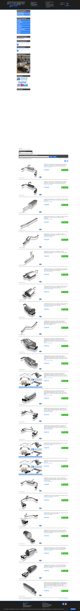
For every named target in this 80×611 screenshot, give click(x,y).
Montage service (45, 603)
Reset (55, 156)
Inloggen (62, 2)
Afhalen (24, 604)
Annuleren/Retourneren (27, 605)
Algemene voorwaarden (46, 605)
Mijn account (25, 603)
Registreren (62, 4)
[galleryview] (65, 161)
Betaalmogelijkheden (27, 606)
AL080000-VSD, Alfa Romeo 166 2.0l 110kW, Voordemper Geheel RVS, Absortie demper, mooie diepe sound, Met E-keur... (56, 444)
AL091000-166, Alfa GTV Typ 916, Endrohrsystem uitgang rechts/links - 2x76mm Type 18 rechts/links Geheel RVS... (56, 513)
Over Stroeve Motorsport (47, 604)
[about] (23, 73)
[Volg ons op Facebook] (63, 604)
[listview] (67, 161)
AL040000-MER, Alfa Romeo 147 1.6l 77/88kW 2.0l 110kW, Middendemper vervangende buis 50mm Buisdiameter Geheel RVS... (55, 252)
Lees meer (66, 609)
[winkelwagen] (67, 4)
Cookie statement (45, 606)
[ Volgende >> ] (65, 158)
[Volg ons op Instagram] (66, 604)
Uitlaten (24, 149)
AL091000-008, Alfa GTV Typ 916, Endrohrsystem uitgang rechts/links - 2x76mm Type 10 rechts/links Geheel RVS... (56, 496)
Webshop (20, 149)
